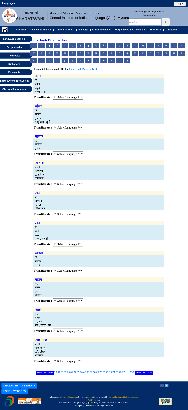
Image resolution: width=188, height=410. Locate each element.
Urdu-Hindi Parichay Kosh (83, 69)
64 (81, 372)
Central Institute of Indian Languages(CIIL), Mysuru (89, 18)
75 (117, 372)
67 (91, 372)
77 (123, 372)
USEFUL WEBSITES (14, 391)
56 (55, 372)
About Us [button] (21, 29)
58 (62, 372)
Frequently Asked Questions (129, 29)
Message (82, 29)
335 (132, 372)
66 (88, 372)
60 (68, 372)
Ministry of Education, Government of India (75, 13)
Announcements (101, 29)
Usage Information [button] (40, 29)
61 (71, 372)
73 (110, 372)
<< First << (41, 373)
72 (107, 372)
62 (75, 372)
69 (97, 372)
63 (78, 372)
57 (58, 372)
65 (84, 372)
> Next (138, 373)
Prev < (50, 373)
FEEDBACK (28, 385)
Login (180, 3)
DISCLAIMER (10, 385)
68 (94, 372)
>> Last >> (147, 373)
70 (100, 372)
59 (65, 372)
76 (120, 372)
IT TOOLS (155, 29)
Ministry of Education (68, 397)
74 (113, 372)
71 (104, 372)
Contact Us (170, 29)
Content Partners (64, 29)
